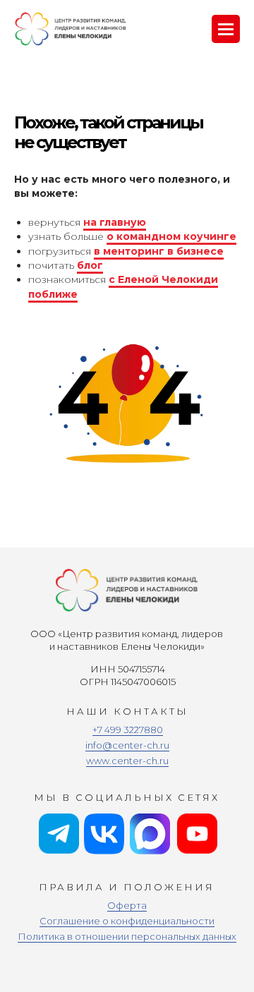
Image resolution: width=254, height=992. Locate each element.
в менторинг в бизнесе (159, 251)
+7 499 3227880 (127, 729)
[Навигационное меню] (226, 29)
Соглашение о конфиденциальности (127, 920)
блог (90, 265)
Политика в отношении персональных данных (127, 936)
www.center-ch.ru (127, 760)
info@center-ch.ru (127, 745)
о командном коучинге (171, 236)
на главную (114, 222)
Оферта (127, 905)
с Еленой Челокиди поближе (123, 286)
